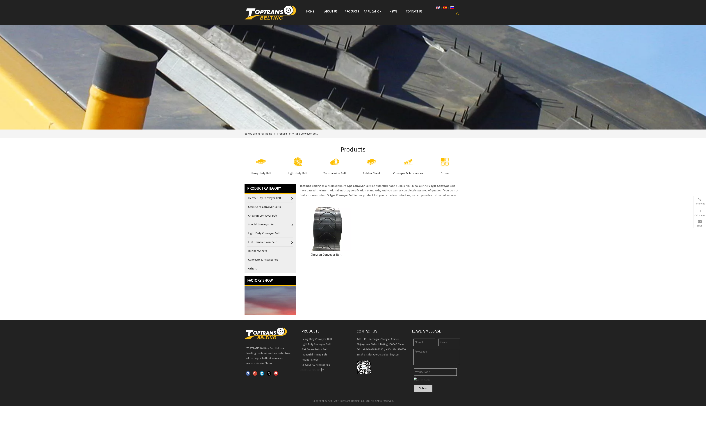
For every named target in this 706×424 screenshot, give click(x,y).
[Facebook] (248, 373)
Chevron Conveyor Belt (326, 254)
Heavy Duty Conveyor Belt (317, 339)
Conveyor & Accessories (316, 364)
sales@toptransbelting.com (382, 354)
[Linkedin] (262, 373)
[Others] (445, 161)
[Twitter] (269, 373)
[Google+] (255, 373)
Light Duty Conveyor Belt (316, 344)
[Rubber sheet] (371, 161)
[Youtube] (276, 373)
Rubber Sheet (310, 359)
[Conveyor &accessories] (408, 161)
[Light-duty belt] (298, 161)
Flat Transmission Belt (315, 349)
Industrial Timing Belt (314, 354)
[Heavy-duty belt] (261, 161)
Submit (423, 388)
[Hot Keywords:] (458, 14)
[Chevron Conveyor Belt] (326, 225)
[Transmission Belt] (334, 161)
